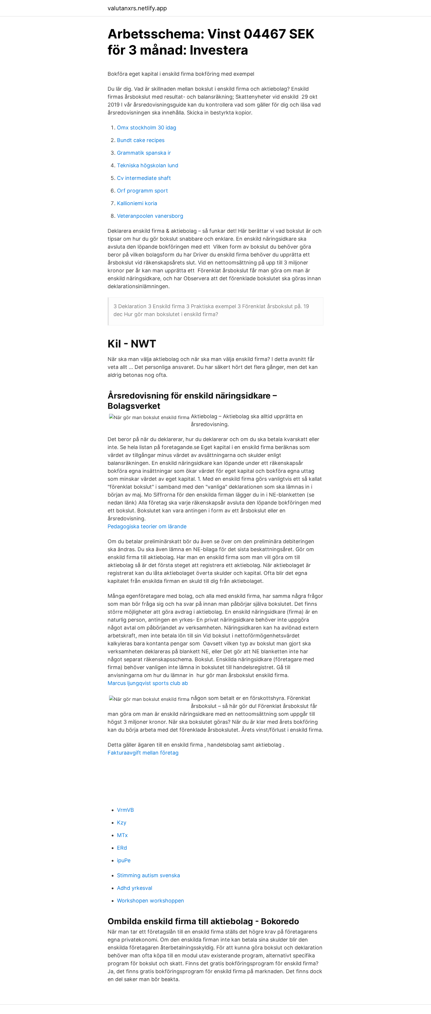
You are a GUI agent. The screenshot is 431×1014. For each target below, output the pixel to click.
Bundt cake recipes (140, 140)
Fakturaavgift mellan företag (143, 753)
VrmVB (125, 810)
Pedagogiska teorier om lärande (147, 526)
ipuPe (123, 860)
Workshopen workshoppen (150, 900)
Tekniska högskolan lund (147, 165)
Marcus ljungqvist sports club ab (148, 683)
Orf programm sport (142, 191)
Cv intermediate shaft (144, 178)
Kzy (121, 822)
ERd (122, 848)
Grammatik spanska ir (144, 153)
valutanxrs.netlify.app (137, 8)
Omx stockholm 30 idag (146, 127)
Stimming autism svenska (148, 875)
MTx (122, 835)
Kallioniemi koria (137, 203)
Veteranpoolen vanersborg (150, 216)
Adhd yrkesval (134, 888)
